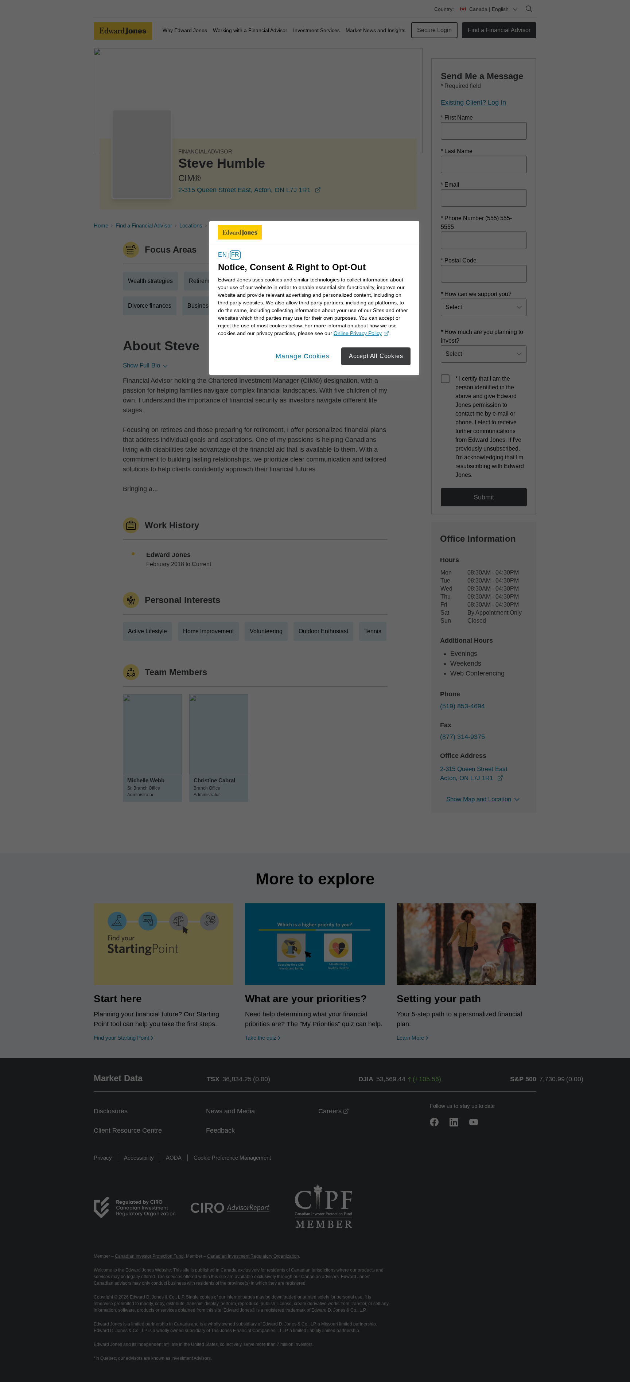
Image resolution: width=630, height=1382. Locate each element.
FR (235, 255)
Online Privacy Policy (360, 333)
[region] (314, 298)
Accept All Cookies (376, 356)
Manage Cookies (303, 356)
